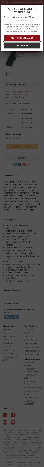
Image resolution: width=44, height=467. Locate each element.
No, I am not (22, 45)
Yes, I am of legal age (22, 38)
